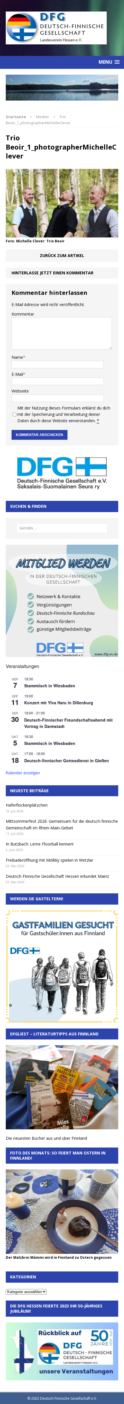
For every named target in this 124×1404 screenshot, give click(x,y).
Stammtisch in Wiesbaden (49, 685)
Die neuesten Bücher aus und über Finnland (46, 1138)
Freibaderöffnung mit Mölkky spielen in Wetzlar (49, 860)
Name (17, 357)
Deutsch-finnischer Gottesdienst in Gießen (66, 760)
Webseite (20, 391)
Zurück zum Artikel (62, 255)
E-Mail (17, 374)
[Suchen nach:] (62, 528)
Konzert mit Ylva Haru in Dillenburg (58, 702)
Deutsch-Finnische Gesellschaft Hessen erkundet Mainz (57, 876)
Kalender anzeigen (23, 772)
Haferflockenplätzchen (27, 805)
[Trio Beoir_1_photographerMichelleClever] (62, 234)
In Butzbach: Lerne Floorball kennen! (40, 844)
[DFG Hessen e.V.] (62, 87)
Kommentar (23, 314)
